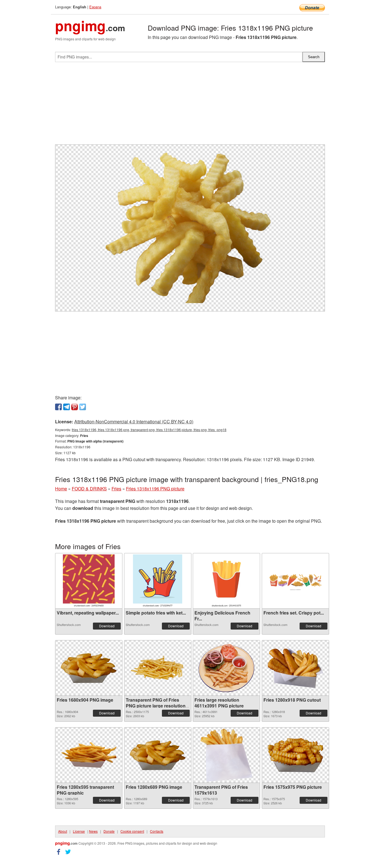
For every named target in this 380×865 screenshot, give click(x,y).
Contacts (156, 831)
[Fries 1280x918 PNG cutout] (295, 668)
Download (107, 625)
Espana (95, 6)
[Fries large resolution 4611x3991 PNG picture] (226, 668)
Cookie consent (132, 831)
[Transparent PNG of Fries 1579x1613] (226, 755)
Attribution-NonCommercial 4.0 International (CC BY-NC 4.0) (133, 421)
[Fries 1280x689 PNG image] (158, 755)
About (62, 831)
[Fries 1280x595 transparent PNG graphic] (89, 755)
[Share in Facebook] (58, 407)
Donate (109, 831)
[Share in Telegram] (66, 407)
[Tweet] (82, 407)
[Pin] (74, 407)
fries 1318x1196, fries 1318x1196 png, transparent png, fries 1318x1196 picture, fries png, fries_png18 (149, 429)
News (93, 831)
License (79, 831)
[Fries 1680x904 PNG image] (89, 668)
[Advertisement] (190, 105)
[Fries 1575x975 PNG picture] (295, 755)
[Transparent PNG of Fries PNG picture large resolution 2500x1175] (158, 668)
